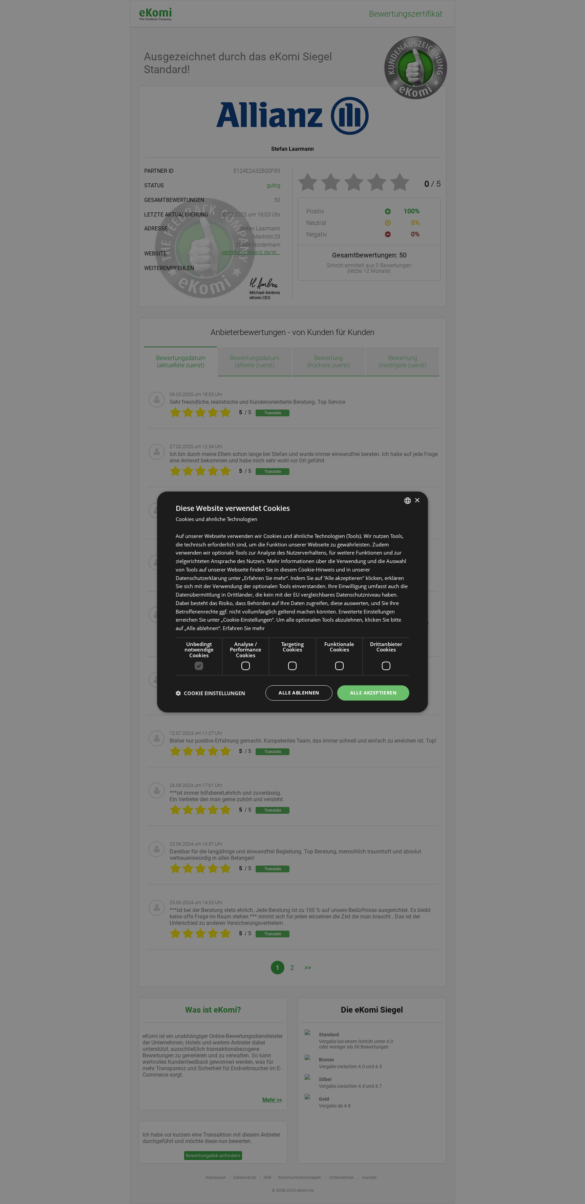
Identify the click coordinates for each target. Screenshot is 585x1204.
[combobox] (407, 500)
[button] (210, 693)
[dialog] (292, 602)
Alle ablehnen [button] (299, 692)
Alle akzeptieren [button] (373, 692)
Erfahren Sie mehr (244, 628)
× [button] (416, 500)
